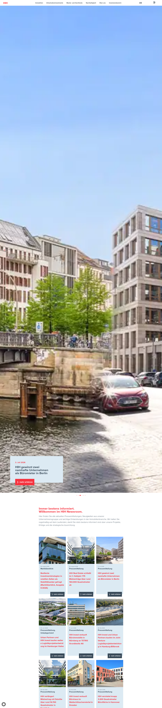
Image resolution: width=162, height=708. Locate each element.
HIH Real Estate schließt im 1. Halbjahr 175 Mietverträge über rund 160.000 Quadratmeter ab (80, 579)
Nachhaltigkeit (91, 3)
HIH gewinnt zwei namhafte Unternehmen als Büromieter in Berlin (109, 576)
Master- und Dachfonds (74, 3)
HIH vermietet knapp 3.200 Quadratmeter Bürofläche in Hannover (109, 699)
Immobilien (39, 3)
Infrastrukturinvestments (54, 3)
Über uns (102, 3)
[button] (4, 250)
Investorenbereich (115, 3)
